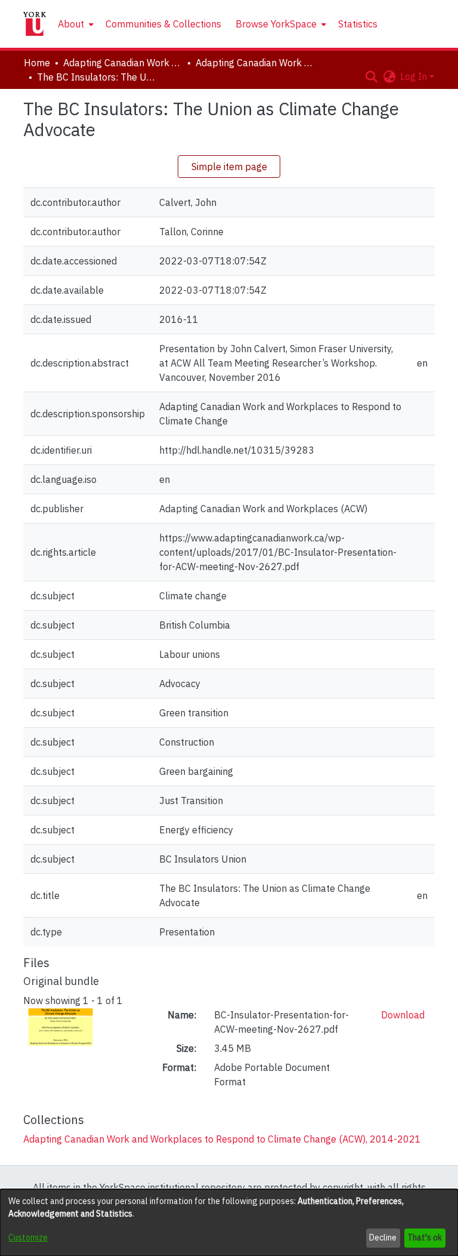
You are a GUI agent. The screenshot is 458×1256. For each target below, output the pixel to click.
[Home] (34, 24)
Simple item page (229, 167)
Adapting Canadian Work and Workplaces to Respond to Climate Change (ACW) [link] (122, 63)
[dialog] (229, 1222)
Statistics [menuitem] (357, 24)
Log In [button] (414, 76)
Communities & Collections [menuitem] (163, 24)
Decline (383, 1237)
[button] (371, 76)
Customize (28, 1237)
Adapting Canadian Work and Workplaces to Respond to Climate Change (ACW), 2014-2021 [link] (255, 63)
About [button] (71, 24)
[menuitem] (74, 24)
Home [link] (37, 63)
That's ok (424, 1237)
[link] (222, 1139)
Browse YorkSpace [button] (276, 24)
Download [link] (403, 1015)
